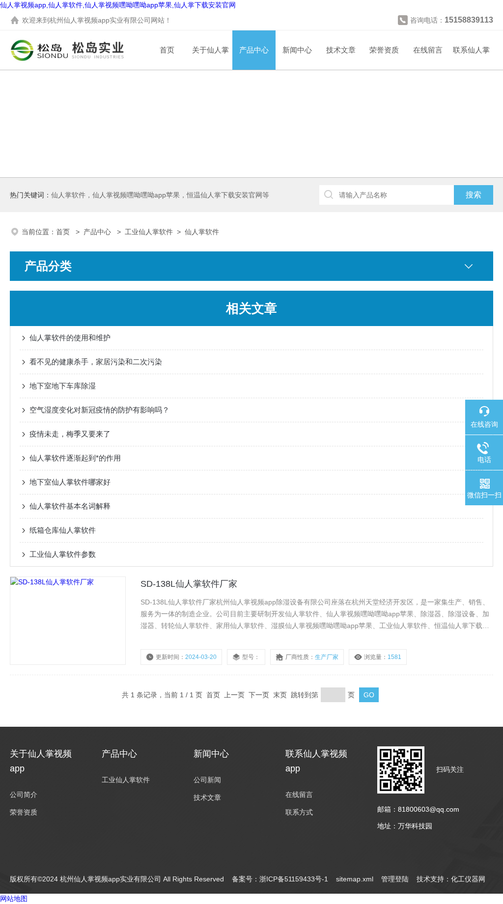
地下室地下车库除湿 (62, 386)
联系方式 (299, 812)
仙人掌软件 (202, 232)
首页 (167, 50)
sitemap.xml (354, 879)
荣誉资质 (384, 50)
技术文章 (341, 50)
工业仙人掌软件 (149, 232)
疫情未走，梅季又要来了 (70, 434)
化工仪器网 (468, 879)
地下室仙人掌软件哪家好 (70, 482)
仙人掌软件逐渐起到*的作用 (75, 458)
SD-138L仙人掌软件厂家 (188, 584)
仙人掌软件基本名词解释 (70, 506)
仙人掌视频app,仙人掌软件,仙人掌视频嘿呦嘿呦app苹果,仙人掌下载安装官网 (118, 5)
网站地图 (14, 899)
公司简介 (23, 794)
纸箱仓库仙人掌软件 (62, 530)
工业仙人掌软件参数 (62, 554)
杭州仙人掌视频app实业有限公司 (100, 20)
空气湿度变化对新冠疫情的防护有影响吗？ (99, 410)
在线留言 (428, 50)
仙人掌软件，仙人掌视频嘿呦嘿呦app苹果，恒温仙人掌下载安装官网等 (160, 195)
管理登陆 (395, 879)
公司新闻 (207, 780)
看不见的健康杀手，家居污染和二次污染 (95, 361)
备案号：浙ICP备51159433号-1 (280, 879)
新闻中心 (297, 50)
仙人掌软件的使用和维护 (70, 337)
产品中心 (254, 50)
